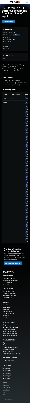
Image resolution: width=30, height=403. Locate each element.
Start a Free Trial (8, 291)
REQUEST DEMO (8, 21)
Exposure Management (10, 280)
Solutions (6, 285)
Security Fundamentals (10, 335)
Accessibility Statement (8, 397)
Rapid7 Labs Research (10, 331)
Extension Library (8, 349)
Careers (5, 317)
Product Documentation (10, 347)
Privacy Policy (6, 387)
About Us (6, 305)
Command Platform (9, 278)
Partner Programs (8, 313)
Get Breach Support (9, 295)
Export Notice (6, 389)
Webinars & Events (9, 329)
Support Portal (7, 345)
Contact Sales (7, 297)
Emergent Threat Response (11, 327)
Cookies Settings (8, 399)
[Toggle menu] (27, 2)
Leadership (6, 307)
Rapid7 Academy (8, 351)
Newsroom (6, 309)
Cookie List (5, 394)
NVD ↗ (5, 58)
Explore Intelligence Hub (12, 263)
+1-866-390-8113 (8, 361)
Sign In (5, 343)
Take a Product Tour (9, 293)
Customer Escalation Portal (11, 353)
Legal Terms (6, 385)
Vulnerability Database (10, 333)
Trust (4, 392)
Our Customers (7, 311)
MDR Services (7, 283)
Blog (4, 325)
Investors (6, 315)
